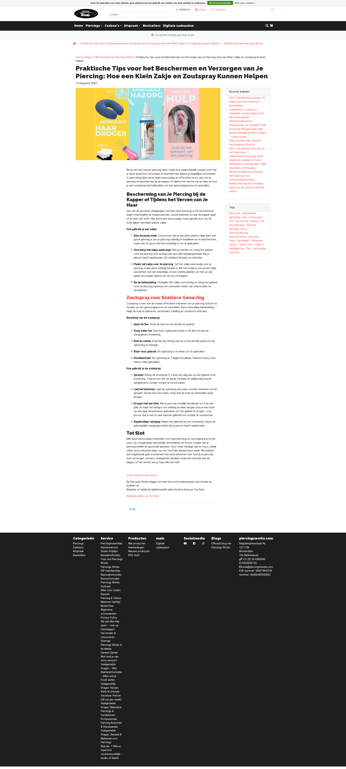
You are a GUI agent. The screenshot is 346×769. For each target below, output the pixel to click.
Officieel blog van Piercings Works (243, 43)
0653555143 (184, 9)
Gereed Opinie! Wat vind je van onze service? (109, 656)
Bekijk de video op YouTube (143, 496)
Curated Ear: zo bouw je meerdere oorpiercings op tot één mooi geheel (246, 113)
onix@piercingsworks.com (257, 567)
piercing (251, 225)
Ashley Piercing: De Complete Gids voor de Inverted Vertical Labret (246, 187)
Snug (232, 240)
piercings (254, 236)
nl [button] (272, 9)
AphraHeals (249, 213)
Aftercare (235, 213)
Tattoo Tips (246, 244)
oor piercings (237, 225)
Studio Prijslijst (109, 551)
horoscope (255, 217)
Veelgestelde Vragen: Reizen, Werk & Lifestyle (110, 687)
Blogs (88, 57)
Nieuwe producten (139, 551)
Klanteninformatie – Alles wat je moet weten (111, 676)
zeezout (234, 252)
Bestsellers (152, 26)
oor (263, 221)
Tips (248, 248)
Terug (132, 509)
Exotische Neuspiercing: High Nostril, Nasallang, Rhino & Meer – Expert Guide (247, 133)
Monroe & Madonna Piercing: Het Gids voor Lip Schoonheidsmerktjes (246, 175)
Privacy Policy (109, 617)
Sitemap (105, 641)
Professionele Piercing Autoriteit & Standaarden (111, 723)
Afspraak (131, 26)
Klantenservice (109, 547)
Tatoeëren (257, 240)
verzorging (259, 248)
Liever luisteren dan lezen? (142, 475)
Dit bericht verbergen (220, 3)
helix (244, 217)
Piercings (93, 26)
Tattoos (259, 244)
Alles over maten (111, 590)
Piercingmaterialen (112, 543)
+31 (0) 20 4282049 (253, 559)
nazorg (254, 221)
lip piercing (242, 221)
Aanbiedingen (136, 547)
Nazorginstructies (111, 574)
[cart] (271, 26)
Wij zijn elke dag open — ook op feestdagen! (110, 625)
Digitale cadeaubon (178, 26)
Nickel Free (107, 606)
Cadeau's (112, 26)
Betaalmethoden (110, 555)
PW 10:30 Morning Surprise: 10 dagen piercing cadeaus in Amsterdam (247, 101)
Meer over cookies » (244, 3)
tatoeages (243, 240)
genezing (234, 217)
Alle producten (136, 543)
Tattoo (233, 244)
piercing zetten (238, 236)
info (231, 221)
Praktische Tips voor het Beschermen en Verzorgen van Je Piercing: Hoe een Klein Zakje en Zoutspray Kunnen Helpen (150, 43)
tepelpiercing (236, 248)
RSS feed (133, 555)
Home (79, 57)
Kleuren (105, 594)
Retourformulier (110, 578)
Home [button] (78, 26)
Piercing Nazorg (238, 232)
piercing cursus (238, 229)
